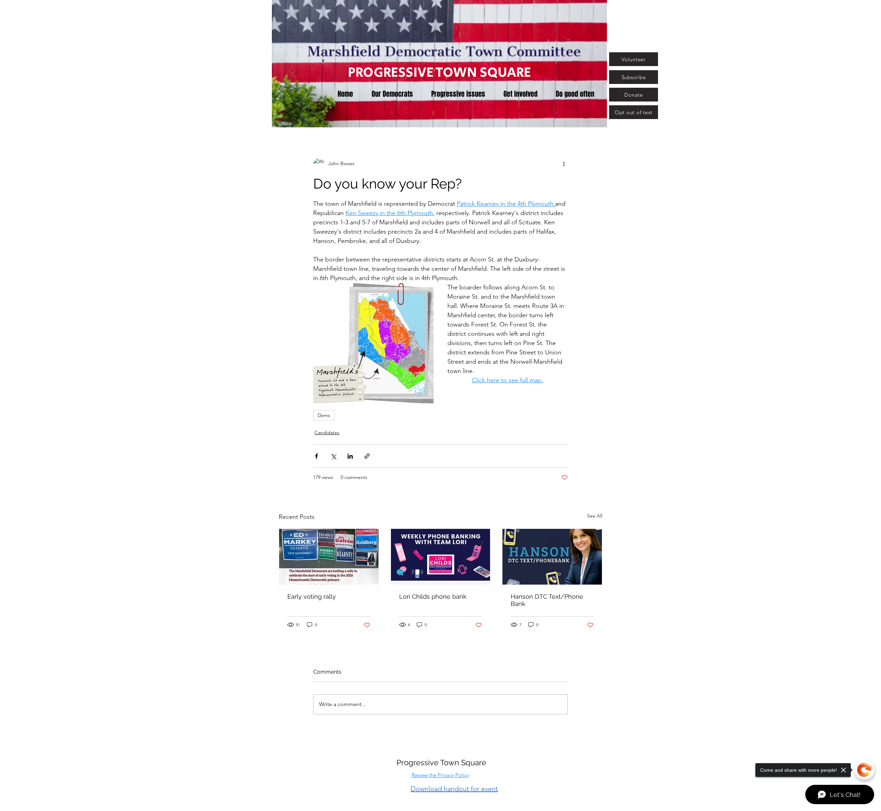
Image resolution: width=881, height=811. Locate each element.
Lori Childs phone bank (433, 596)
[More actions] (564, 163)
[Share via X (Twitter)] (333, 456)
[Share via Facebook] (316, 456)
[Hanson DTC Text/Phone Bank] (552, 557)
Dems (324, 415)
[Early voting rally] (329, 557)
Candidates (327, 432)
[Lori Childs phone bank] (440, 557)
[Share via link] (367, 456)
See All (594, 516)
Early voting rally (311, 596)
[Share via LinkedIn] (350, 456)
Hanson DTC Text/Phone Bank (547, 600)
